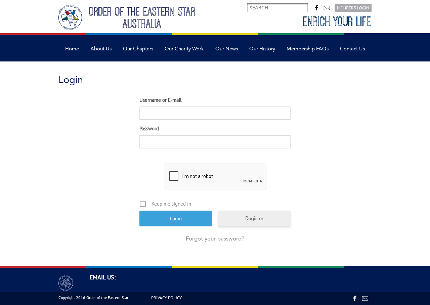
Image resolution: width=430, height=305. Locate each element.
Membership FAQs (308, 48)
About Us (101, 48)
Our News (226, 48)
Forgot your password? (215, 238)
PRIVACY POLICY (166, 298)
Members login (353, 8)
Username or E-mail (160, 100)
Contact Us (352, 48)
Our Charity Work (184, 48)
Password (149, 128)
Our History (262, 48)
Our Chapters (138, 48)
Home (72, 48)
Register (254, 218)
